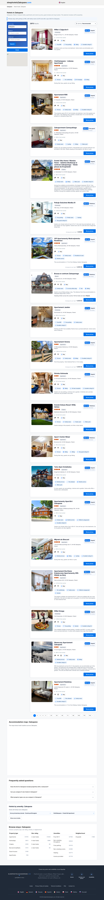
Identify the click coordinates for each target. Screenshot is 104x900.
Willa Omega (59, 611)
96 (73, 715)
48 (62, 715)
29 (51, 715)
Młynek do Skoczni (61, 539)
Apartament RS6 (60, 95)
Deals (17, 50)
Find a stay (11, 24)
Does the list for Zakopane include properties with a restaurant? (29, 786)
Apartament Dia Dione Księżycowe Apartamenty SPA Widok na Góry (66, 573)
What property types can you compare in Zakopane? (26, 797)
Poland (88, 295)
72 (67, 715)
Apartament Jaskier (62, 307)
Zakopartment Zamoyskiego (65, 128)
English (63, 2)
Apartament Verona (62, 342)
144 (90, 715)
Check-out (10, 37)
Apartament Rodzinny (63, 682)
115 (84, 715)
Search (12, 44)
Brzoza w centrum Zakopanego (66, 274)
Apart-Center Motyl (62, 437)
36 (56, 715)
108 (79, 715)
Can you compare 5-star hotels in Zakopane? (23, 792)
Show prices (89, 53)
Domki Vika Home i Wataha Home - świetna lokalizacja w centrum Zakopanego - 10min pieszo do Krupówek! (66, 164)
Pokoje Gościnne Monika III (64, 203)
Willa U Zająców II (61, 30)
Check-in (10, 30)
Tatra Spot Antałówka (63, 467)
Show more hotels (15, 818)
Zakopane (9, 6)
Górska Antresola (61, 373)
